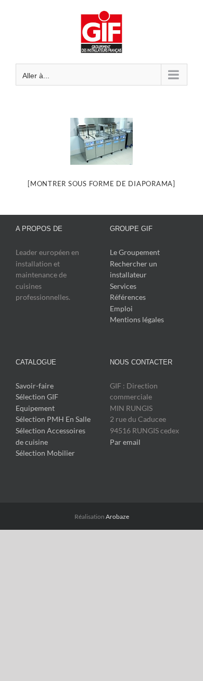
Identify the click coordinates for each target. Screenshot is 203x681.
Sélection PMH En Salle (53, 419)
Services (123, 286)
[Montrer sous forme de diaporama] (101, 183)
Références (128, 297)
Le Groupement (135, 252)
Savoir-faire (35, 385)
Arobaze (117, 516)
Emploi (121, 308)
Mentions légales (137, 319)
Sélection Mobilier (45, 452)
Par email (125, 441)
